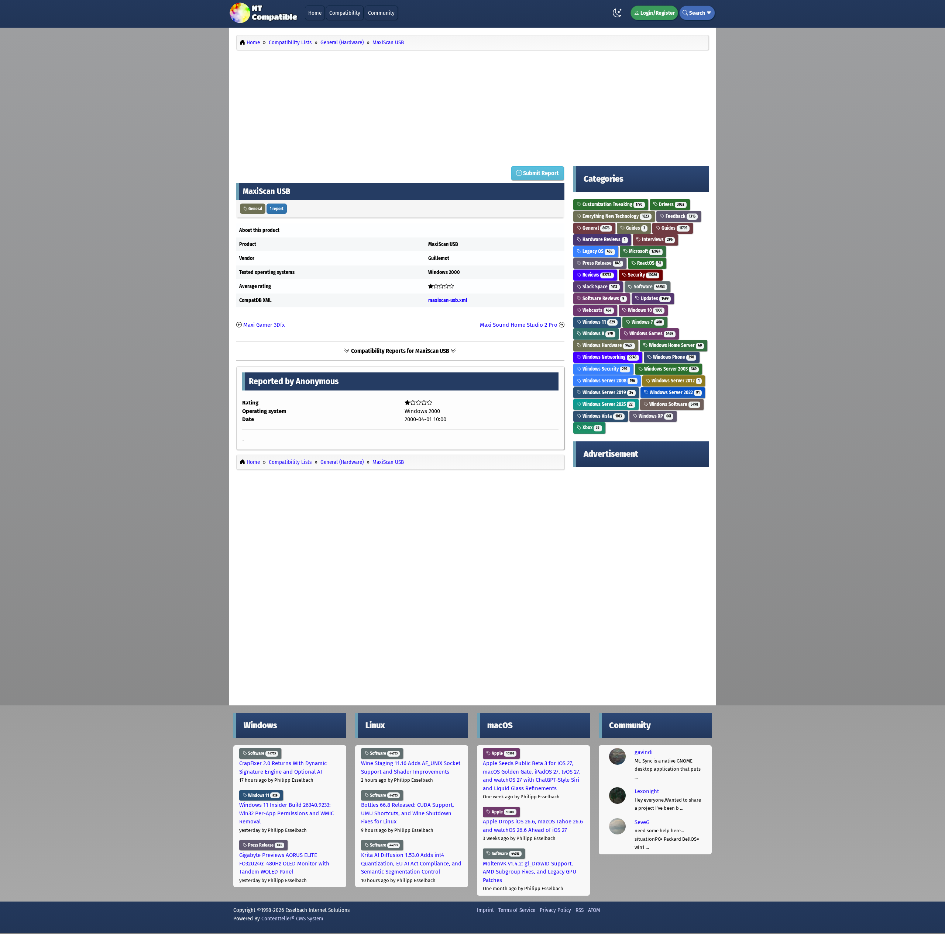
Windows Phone (673, 357)
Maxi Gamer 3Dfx (264, 325)
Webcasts (596, 310)
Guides (635, 228)
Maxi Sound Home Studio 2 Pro (518, 325)
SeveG (642, 822)
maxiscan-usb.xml (447, 300)
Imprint (485, 910)
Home (315, 13)
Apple (502, 753)
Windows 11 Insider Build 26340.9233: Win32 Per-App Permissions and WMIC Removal (286, 813)
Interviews (657, 239)
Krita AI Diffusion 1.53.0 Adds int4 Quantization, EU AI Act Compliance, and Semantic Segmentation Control (411, 863)
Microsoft (644, 251)
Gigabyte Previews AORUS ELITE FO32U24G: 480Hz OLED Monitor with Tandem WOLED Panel (284, 863)
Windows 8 (597, 333)
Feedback (679, 216)
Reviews (596, 275)
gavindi (644, 752)
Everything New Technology (615, 216)
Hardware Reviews (603, 239)
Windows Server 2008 (608, 380)
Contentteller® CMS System (292, 918)
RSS (579, 910)
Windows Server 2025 (607, 404)
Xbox (590, 427)
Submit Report (540, 173)
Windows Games (650, 333)
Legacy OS (596, 251)
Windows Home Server (675, 345)
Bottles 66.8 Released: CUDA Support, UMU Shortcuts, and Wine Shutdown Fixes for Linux (407, 813)
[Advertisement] (472, 106)
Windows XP (654, 416)
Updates (654, 298)
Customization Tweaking (611, 204)
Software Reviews (602, 298)
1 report (277, 208)
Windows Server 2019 (607, 392)
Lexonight (647, 791)
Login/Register (657, 13)
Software (649, 286)
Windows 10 (644, 310)
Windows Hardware (606, 345)
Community (381, 13)
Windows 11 (598, 322)
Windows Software (673, 404)
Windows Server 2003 (670, 369)
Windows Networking (608, 357)
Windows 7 (646, 322)
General (255, 208)
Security (642, 275)
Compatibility (344, 13)
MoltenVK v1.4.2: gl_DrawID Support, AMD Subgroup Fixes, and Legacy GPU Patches (529, 871)
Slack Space (599, 286)
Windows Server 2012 (675, 380)
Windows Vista (601, 416)
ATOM (594, 910)
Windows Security (604, 369)
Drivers (671, 204)
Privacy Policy (555, 910)
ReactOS (648, 263)
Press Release (601, 263)
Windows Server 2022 (674, 392)
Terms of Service (516, 910)
